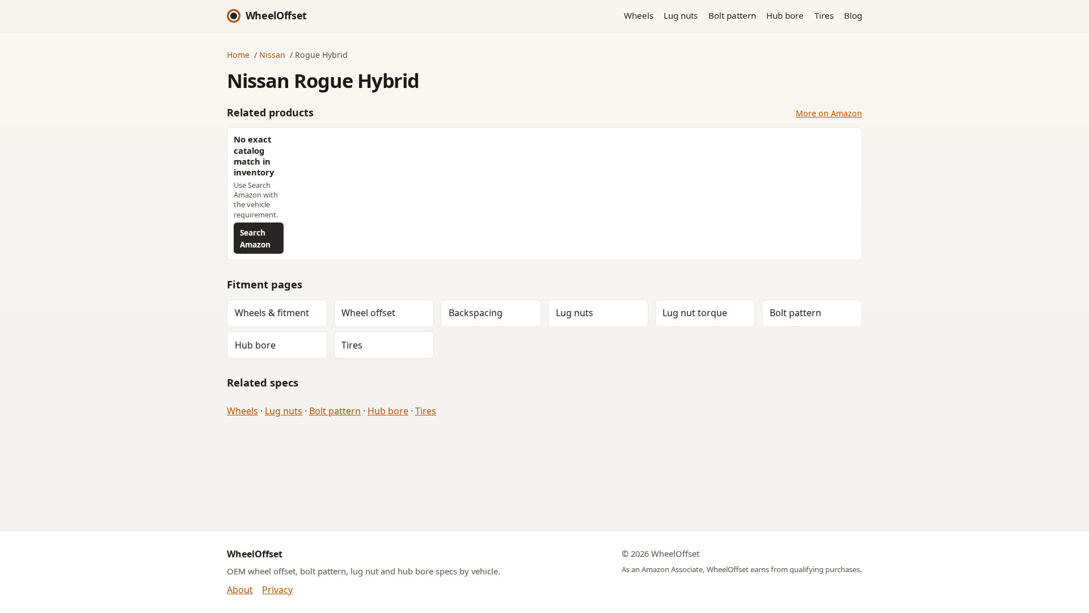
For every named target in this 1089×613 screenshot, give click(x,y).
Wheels (638, 15)
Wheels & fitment (272, 312)
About (240, 589)
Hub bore (785, 15)
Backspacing (476, 312)
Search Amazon (255, 238)
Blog (853, 15)
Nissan (272, 54)
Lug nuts (681, 15)
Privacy (277, 589)
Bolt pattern (732, 15)
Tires (824, 15)
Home (238, 54)
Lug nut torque (694, 312)
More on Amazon (829, 113)
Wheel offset (368, 312)
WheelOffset (276, 15)
